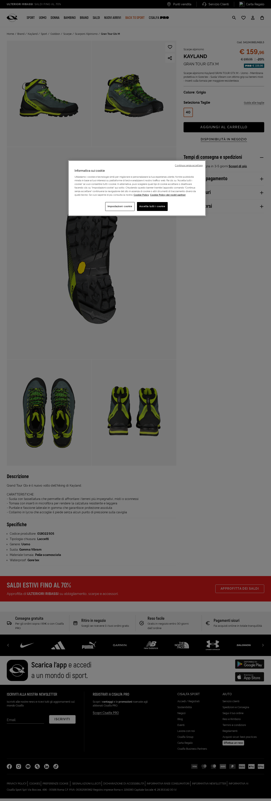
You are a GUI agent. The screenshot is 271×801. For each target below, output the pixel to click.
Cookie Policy (141, 194)
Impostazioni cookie (120, 206)
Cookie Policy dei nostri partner (168, 194)
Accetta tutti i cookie (152, 206)
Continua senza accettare (189, 165)
